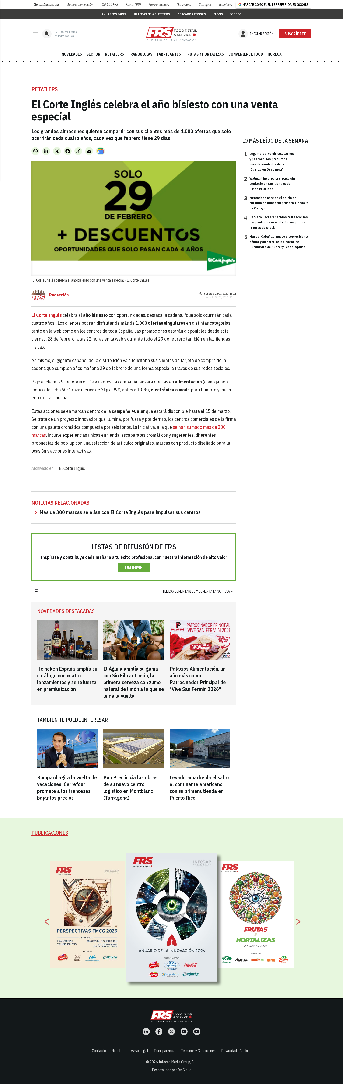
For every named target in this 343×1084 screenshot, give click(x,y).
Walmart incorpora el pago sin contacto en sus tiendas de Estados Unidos (269, 183)
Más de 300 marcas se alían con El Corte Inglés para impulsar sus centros (120, 512)
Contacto (99, 1050)
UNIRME (134, 567)
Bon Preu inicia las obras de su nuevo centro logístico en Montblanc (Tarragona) (130, 787)
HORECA (275, 54)
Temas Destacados (47, 5)
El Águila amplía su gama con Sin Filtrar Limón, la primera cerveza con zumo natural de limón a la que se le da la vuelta (133, 682)
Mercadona (184, 5)
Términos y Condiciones (198, 1050)
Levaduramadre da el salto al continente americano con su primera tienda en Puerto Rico (199, 787)
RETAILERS (114, 54)
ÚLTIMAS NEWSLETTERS (152, 14)
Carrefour (205, 5)
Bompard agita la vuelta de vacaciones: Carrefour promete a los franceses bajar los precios (67, 787)
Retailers (45, 89)
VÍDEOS (236, 14)
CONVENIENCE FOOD (245, 54)
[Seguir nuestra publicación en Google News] (100, 151)
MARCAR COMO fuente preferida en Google (275, 5)
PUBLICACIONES (50, 832)
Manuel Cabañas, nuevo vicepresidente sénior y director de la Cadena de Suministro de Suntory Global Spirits (276, 241)
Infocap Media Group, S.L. (178, 1062)
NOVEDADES (72, 54)
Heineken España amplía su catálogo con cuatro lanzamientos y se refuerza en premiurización (67, 678)
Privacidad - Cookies (236, 1050)
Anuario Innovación (80, 5)
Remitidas (225, 5)
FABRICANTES (169, 54)
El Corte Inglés (72, 468)
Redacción (59, 295)
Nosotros (118, 1050)
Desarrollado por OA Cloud (171, 1069)
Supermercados (159, 5)
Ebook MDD (133, 5)
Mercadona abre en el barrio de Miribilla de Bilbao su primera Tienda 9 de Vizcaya (276, 202)
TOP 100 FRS (109, 5)
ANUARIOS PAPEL (114, 14)
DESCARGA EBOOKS (191, 14)
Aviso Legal (139, 1050)
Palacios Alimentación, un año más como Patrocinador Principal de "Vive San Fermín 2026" (198, 678)
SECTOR (93, 54)
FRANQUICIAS (140, 54)
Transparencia (164, 1050)
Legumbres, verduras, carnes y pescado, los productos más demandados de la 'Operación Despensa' (269, 161)
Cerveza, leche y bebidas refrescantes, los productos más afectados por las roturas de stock (276, 222)
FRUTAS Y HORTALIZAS (205, 54)
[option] (171, 917)
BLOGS (218, 14)
